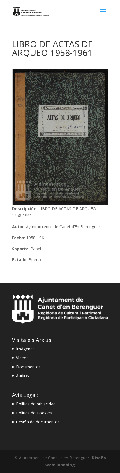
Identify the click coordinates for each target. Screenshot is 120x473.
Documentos (28, 367)
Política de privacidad (36, 404)
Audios (22, 375)
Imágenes (25, 348)
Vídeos (22, 358)
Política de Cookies (34, 413)
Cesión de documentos (38, 422)
